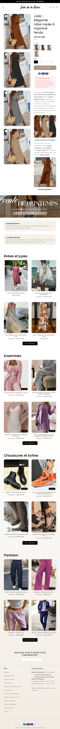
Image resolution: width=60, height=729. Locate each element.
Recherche (7, 672)
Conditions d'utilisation (10, 704)
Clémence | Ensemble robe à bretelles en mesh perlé (16, 435)
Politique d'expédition (10, 700)
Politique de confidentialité (11, 693)
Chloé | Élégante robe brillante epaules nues (16, 335)
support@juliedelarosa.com (43, 674)
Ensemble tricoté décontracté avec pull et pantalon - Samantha (43, 393)
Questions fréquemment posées (12, 686)
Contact (6, 711)
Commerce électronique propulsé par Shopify (35, 727)
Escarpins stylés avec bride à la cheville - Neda (43, 535)
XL (51, 62)
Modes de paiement (9, 675)
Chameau (36, 54)
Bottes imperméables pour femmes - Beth (16, 534)
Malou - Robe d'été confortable (16, 293)
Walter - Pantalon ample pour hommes (16, 592)
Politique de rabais (9, 679)
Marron (36, 47)
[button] (3, 7)
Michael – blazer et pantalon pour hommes (44, 633)
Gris (49, 47)
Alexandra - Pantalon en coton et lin (44, 592)
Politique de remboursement (11, 697)
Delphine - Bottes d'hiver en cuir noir (16, 492)
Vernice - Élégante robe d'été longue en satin (44, 335)
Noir (43, 47)
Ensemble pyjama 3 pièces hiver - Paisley (16, 392)
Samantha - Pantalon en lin (16, 633)
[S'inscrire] (42, 660)
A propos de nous (8, 708)
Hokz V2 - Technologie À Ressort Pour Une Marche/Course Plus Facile (43, 493)
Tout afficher (30, 343)
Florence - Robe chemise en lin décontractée (43, 293)
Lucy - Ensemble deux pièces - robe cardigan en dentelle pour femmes (44, 435)
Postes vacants (8, 683)
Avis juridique (7, 690)
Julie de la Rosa (22, 727)
